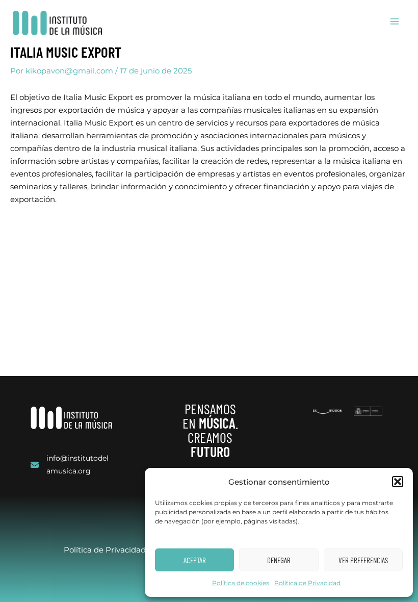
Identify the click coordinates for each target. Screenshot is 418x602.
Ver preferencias (363, 560)
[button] (398, 481)
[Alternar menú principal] (394, 21)
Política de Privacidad (307, 583)
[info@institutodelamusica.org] (71, 465)
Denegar (279, 560)
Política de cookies (240, 583)
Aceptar (195, 560)
